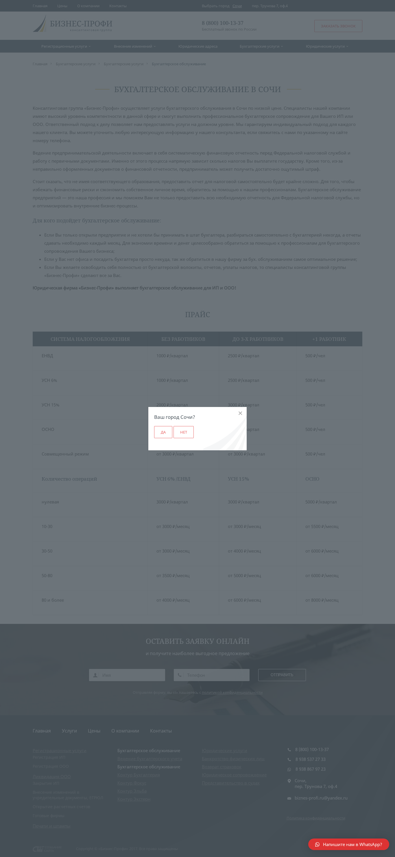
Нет (183, 432)
